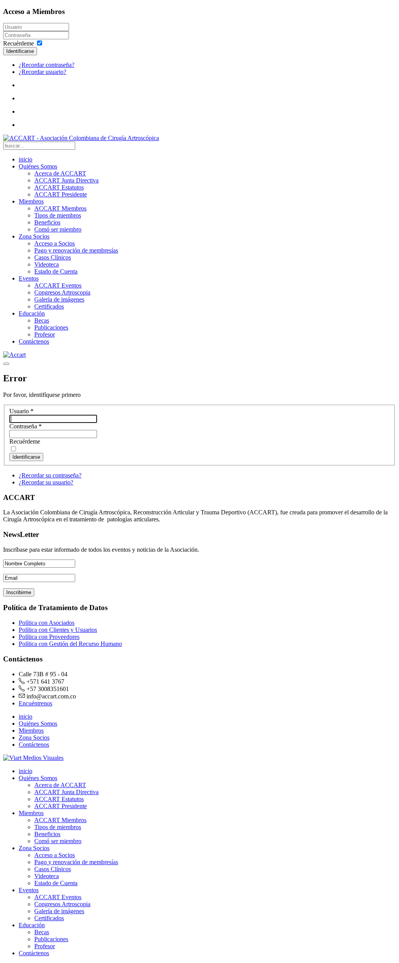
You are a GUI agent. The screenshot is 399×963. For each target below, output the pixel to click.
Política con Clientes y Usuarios (58, 629)
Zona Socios (34, 236)
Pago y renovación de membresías (76, 250)
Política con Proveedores (49, 636)
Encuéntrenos (35, 703)
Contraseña (25, 426)
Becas (41, 320)
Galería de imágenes (59, 299)
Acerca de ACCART (60, 173)
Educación (32, 313)
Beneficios (47, 222)
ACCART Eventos (57, 285)
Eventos (29, 278)
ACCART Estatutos (59, 187)
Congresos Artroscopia (62, 292)
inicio (25, 159)
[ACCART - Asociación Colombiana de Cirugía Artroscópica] (81, 138)
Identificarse (20, 51)
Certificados (49, 306)
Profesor (44, 334)
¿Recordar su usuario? (46, 482)
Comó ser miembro (57, 229)
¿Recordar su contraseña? (50, 475)
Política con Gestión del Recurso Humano (70, 643)
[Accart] (14, 354)
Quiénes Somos (38, 166)
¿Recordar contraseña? (46, 64)
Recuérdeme (18, 43)
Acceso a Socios (54, 243)
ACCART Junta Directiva (66, 180)
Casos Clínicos (52, 257)
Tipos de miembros (57, 215)
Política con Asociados (46, 622)
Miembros (31, 201)
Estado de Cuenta (56, 271)
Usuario (21, 411)
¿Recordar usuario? (42, 71)
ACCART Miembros (60, 208)
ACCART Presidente (60, 194)
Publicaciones (51, 327)
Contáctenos (34, 341)
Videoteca (46, 264)
